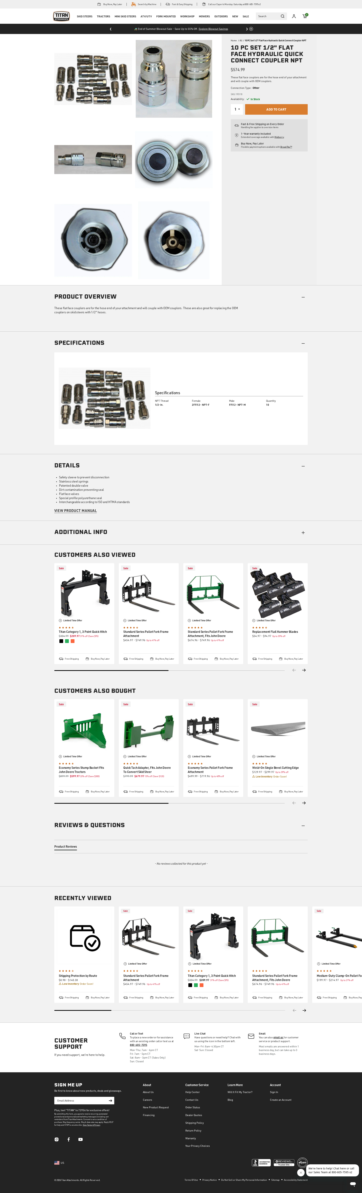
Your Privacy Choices (197, 1145)
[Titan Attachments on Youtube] (80, 1140)
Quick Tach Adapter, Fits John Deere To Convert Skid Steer (147, 770)
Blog (230, 1099)
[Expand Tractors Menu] (103, 21)
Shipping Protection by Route (78, 976)
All (241, 40)
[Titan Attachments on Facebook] (68, 1140)
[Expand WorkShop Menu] (187, 21)
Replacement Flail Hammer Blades (275, 632)
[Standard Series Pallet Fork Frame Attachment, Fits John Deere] (213, 593)
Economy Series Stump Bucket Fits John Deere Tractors (81, 770)
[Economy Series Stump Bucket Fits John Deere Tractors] (84, 729)
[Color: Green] (196, 985)
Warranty (190, 1138)
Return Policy (193, 1130)
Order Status (192, 1107)
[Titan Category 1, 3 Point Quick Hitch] (84, 593)
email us (278, 1037)
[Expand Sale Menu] (245, 21)
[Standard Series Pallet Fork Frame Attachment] (149, 593)
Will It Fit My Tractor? (240, 1092)
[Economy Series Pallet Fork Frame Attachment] (213, 729)
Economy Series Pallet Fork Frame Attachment (210, 770)
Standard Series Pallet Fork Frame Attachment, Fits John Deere (210, 634)
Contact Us (191, 1099)
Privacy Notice (209, 1179)
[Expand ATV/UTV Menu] (146, 21)
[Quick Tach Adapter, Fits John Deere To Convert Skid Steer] (149, 729)
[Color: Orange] (201, 985)
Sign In (274, 1092)
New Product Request (156, 1107)
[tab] (65, 847)
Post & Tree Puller (201, 28)
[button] (304, 16)
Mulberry (279, 137)
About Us (148, 1092)
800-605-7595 (138, 1044)
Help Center (192, 1092)
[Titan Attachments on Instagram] (56, 1140)
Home (234, 40)
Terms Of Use (191, 1179)
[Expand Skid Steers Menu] (84, 21)
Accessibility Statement (296, 1179)
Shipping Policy (194, 1122)
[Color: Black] (190, 985)
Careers (147, 1099)
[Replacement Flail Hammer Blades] (278, 593)
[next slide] (305, 1010)
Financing (149, 1115)
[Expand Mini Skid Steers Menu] (125, 21)
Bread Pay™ (286, 146)
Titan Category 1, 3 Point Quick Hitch (83, 632)
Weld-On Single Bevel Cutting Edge (275, 768)
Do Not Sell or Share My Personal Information (244, 1179)
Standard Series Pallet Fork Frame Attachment (146, 634)
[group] (84, 954)
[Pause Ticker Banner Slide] (251, 29)
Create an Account (280, 1099)
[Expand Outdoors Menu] (221, 21)
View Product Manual (75, 510)
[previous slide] (294, 1010)
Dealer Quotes (193, 1115)
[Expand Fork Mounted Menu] (166, 21)
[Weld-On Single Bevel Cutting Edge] (278, 729)
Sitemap (275, 1179)
